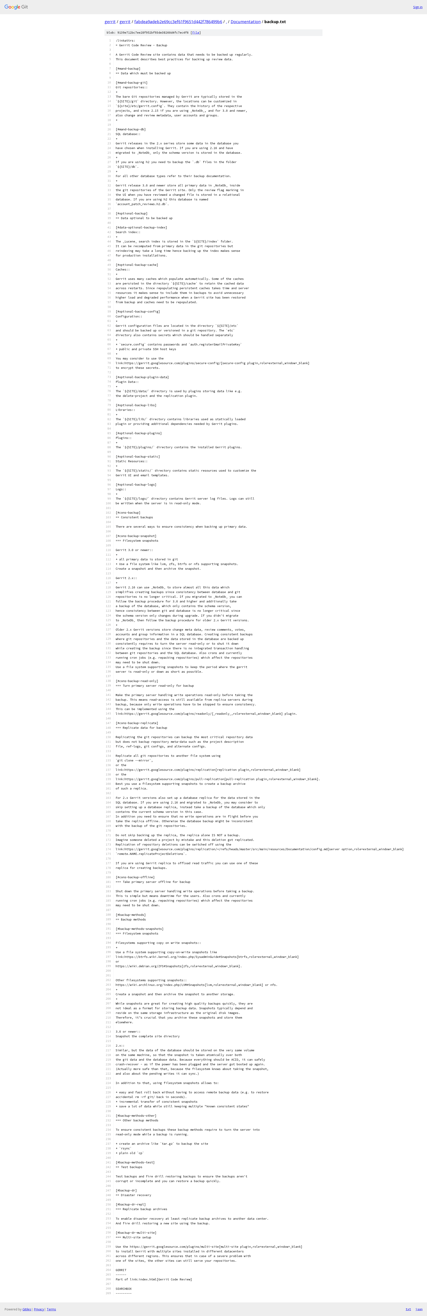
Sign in (418, 7)
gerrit (110, 21)
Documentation (246, 21)
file (195, 32)
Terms (51, 1309)
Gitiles (26, 1309)
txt (408, 1309)
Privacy (39, 1309)
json (419, 1309)
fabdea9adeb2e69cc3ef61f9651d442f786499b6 (178, 21)
